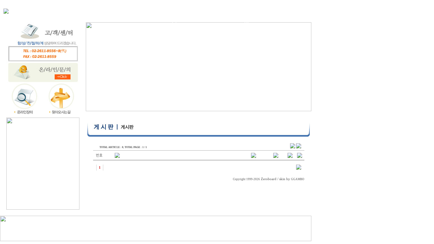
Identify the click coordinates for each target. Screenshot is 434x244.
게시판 (292, 10)
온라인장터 (182, 17)
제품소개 (146, 10)
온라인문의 (254, 17)
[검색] (298, 168)
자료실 (219, 10)
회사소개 (109, 10)
